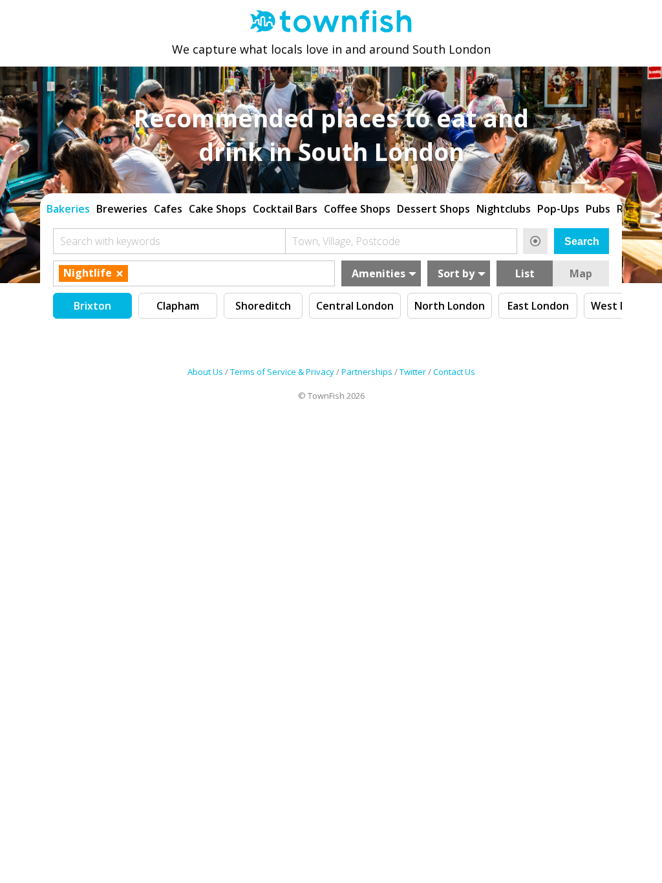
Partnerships (366, 372)
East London (538, 306)
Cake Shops (217, 209)
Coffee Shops (357, 209)
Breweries (121, 209)
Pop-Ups (558, 209)
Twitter (413, 372)
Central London (355, 306)
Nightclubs (503, 209)
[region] (331, 207)
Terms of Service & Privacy (282, 372)
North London (449, 306)
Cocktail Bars (285, 209)
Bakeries (68, 209)
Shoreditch (263, 306)
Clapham (177, 306)
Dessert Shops (433, 209)
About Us (205, 372)
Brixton (92, 306)
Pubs (598, 209)
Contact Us (454, 372)
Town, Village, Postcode (346, 241)
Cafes (168, 209)
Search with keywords (110, 241)
